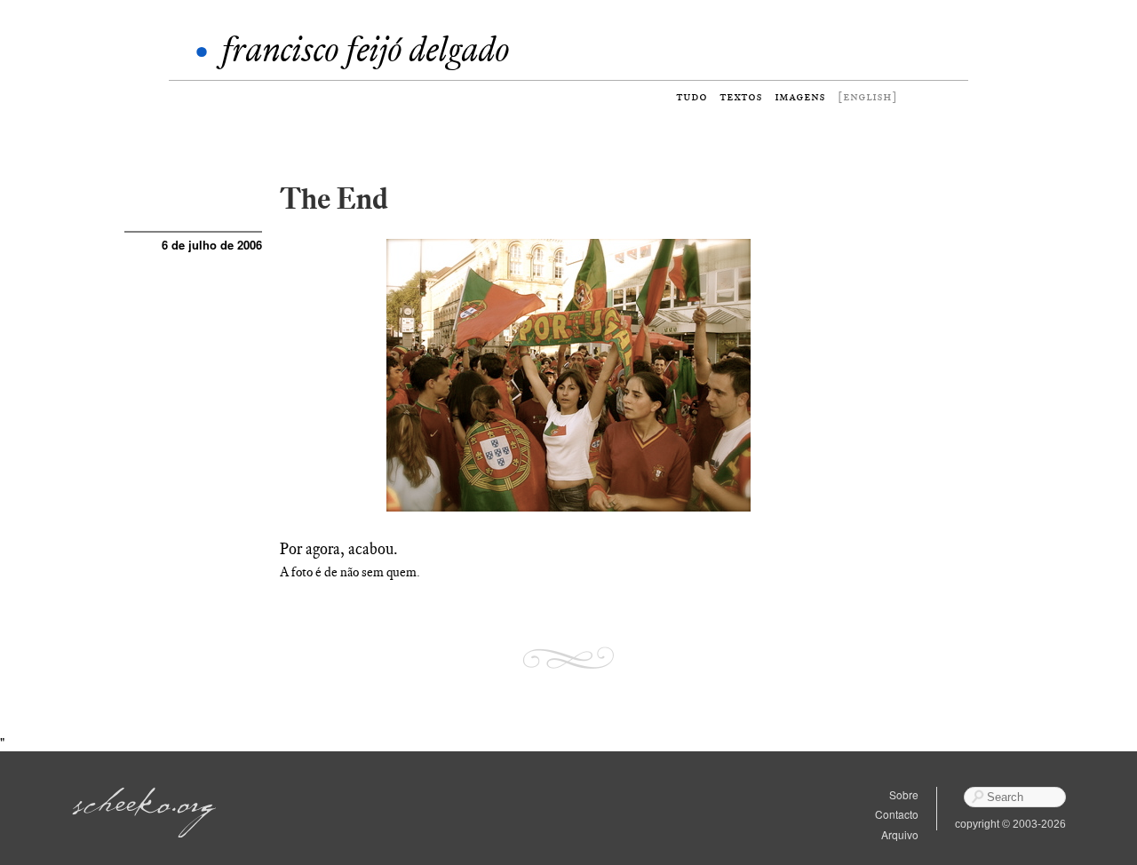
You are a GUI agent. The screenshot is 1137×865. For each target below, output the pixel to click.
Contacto (896, 813)
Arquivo (899, 834)
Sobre (903, 794)
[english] (867, 96)
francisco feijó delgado (365, 49)
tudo (691, 96)
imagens (800, 96)
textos (741, 96)
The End (334, 198)
